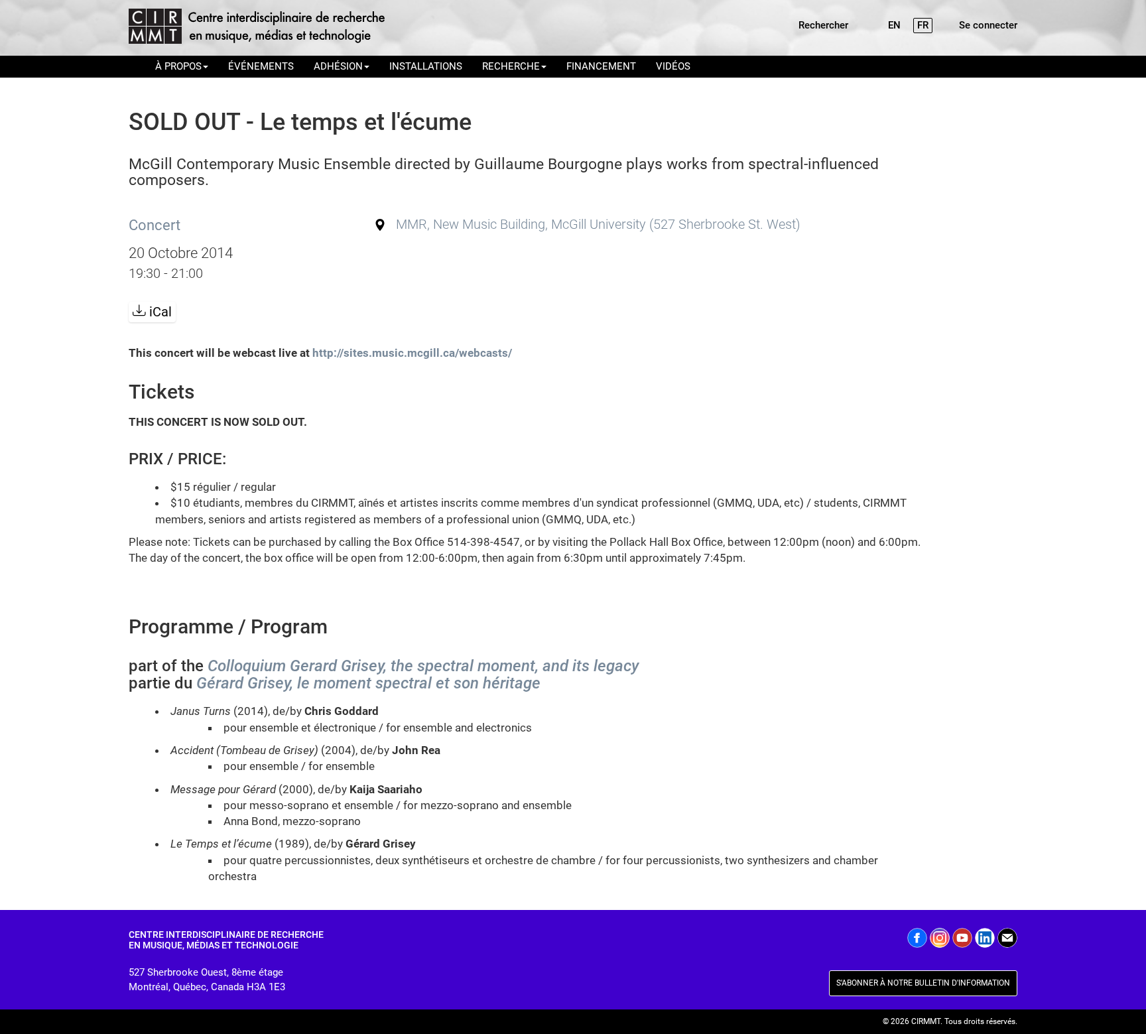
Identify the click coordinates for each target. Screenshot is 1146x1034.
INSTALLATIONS (425, 66)
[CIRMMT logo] (256, 28)
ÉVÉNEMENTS (261, 66)
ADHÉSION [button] (338, 66)
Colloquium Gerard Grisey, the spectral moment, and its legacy (423, 666)
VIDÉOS (673, 66)
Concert (154, 224)
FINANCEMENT (601, 66)
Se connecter (988, 25)
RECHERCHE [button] (511, 66)
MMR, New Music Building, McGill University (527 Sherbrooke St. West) (598, 224)
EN (894, 25)
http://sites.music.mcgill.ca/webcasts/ (412, 352)
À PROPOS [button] (178, 66)
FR (922, 25)
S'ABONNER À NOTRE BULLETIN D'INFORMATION (923, 983)
